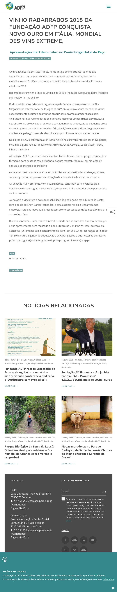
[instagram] (74, 540)
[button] (112, 211)
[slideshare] (74, 550)
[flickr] (65, 550)
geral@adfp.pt (21, 537)
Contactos (17, 480)
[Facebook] (65, 540)
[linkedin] (83, 540)
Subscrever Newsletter (75, 480)
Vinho (23, 258)
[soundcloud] (83, 550)
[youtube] (93, 540)
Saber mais (108, 579)
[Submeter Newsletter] (104, 491)
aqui (68, 520)
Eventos (13, 258)
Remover (65, 530)
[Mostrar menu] (108, 6)
